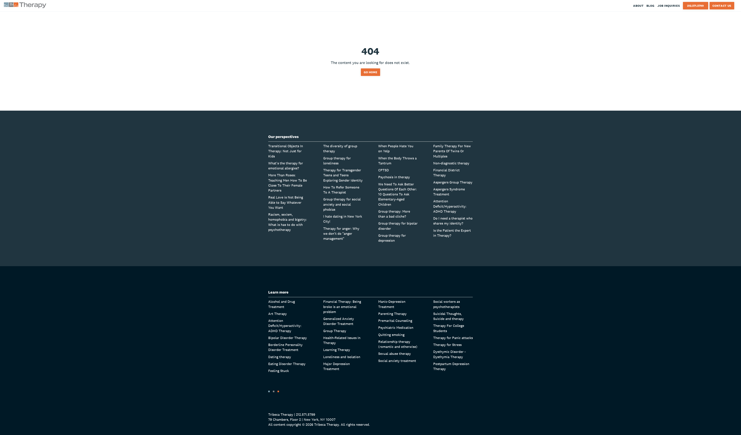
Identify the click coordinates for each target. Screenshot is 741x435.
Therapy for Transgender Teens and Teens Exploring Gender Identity (343, 175)
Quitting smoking (391, 334)
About (638, 6)
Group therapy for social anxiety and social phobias (342, 204)
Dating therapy (279, 357)
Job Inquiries (668, 6)
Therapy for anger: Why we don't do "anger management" (341, 233)
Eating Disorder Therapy (286, 364)
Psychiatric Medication (395, 327)
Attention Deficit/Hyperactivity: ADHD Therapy (449, 206)
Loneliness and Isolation (341, 357)
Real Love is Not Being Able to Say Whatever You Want (285, 202)
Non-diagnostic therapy (451, 163)
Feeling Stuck (278, 371)
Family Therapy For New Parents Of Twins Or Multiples (452, 151)
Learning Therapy (336, 349)
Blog (650, 6)
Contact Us (721, 6)
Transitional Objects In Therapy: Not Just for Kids (285, 151)
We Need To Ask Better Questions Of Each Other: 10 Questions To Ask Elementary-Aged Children (397, 194)
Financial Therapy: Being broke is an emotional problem (342, 306)
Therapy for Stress (447, 344)
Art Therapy (277, 313)
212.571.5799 (695, 6)
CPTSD (383, 170)
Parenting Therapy (392, 313)
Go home (370, 72)
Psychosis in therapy (394, 177)
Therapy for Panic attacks (453, 338)
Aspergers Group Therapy (452, 182)
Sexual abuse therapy (394, 353)
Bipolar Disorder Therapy (287, 338)
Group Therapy (334, 331)
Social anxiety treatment (397, 360)
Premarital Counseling (395, 320)
